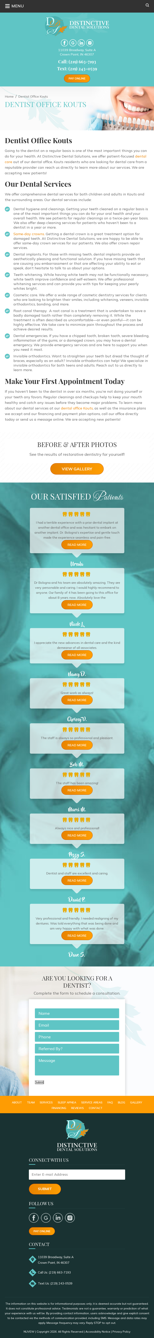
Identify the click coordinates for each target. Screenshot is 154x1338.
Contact (95, 1108)
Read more (77, 545)
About (17, 1102)
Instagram (70, 1218)
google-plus (72, 42)
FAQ (110, 1102)
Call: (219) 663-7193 (77, 61)
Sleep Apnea (67, 1102)
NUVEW (29, 1331)
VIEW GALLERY (77, 468)
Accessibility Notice (97, 1331)
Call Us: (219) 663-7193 (54, 1272)
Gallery (136, 1102)
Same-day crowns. (29, 234)
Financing (59, 1108)
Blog (121, 1102)
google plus (46, 1218)
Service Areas (91, 1102)
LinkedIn (81, 42)
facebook (64, 42)
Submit (39, 1082)
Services (46, 1102)
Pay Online (77, 78)
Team (31, 1102)
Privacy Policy (121, 1331)
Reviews (77, 1108)
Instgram (89, 42)
